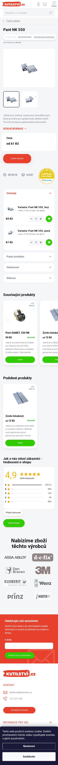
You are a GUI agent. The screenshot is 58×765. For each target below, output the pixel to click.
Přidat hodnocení (13, 513)
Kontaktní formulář (19, 710)
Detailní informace (13, 128)
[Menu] (54, 4)
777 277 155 (16, 698)
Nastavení (29, 746)
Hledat (50, 13)
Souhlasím (29, 756)
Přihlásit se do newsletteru (19, 655)
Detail (20, 360)
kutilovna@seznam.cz (21, 692)
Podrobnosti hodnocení (44, 37)
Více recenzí (14, 523)
